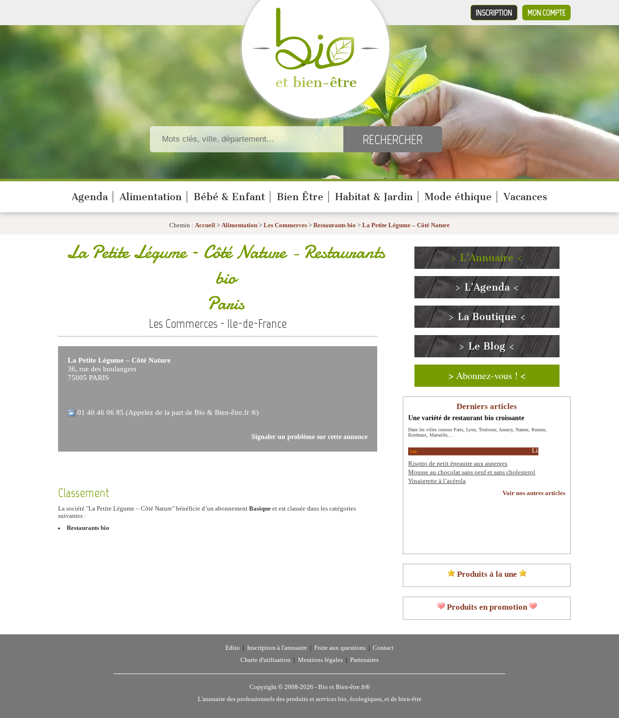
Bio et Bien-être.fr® (344, 687)
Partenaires (364, 660)
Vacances (525, 197)
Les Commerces (285, 225)
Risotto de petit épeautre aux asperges (457, 463)
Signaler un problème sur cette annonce (309, 436)
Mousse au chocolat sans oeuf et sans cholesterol (471, 472)
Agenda (90, 197)
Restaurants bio (334, 225)
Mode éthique (458, 197)
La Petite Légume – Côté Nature (406, 225)
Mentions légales (320, 660)
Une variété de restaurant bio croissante (466, 418)
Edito (232, 648)
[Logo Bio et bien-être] (315, 85)
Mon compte (546, 12)
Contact (383, 648)
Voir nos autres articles (533, 493)
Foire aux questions (340, 648)
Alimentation (150, 197)
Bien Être (300, 197)
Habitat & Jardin (374, 197)
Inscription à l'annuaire (277, 648)
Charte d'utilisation (265, 660)
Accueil (205, 225)
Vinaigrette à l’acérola (437, 481)
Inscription (494, 12)
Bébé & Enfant (229, 197)
